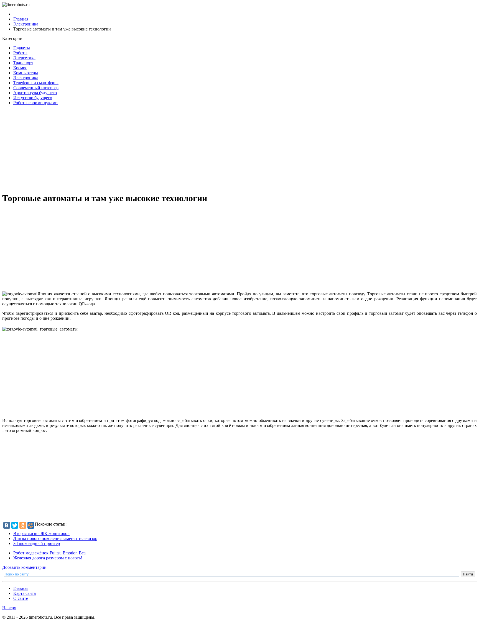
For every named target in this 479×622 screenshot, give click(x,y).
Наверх (9, 607)
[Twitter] (14, 525)
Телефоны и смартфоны (35, 82)
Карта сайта (24, 593)
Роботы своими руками (35, 102)
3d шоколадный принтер (36, 543)
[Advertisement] (168, 148)
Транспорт (23, 62)
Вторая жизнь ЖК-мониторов (41, 533)
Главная (20, 588)
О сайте (20, 598)
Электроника (25, 77)
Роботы (20, 52)
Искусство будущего (32, 97)
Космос (20, 67)
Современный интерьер (35, 87)
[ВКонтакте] (6, 525)
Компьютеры (25, 72)
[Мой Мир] (30, 525)
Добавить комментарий (24, 567)
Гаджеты (21, 47)
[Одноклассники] (22, 525)
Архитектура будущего (35, 92)
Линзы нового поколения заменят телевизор (55, 538)
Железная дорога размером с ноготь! (47, 558)
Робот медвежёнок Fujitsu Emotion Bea (49, 553)
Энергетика (24, 57)
